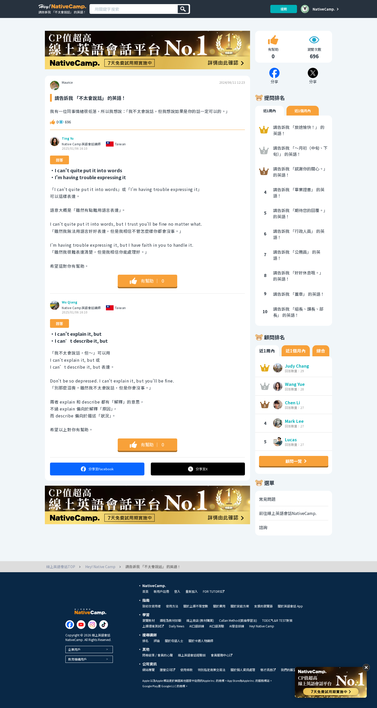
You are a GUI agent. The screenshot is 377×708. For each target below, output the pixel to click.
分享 (101, 468)
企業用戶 (74, 649)
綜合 (320, 351)
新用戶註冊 (161, 591)
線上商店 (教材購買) (200, 620)
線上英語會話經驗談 (192, 655)
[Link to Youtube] (81, 624)
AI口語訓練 (196, 626)
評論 (157, 640)
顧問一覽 (293, 461)
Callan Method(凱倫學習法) (238, 620)
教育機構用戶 (77, 659)
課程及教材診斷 (170, 620)
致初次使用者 (151, 606)
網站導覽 (148, 669)
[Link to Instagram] (92, 624)
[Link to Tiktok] (103, 624)
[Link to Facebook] (69, 624)
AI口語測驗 (216, 626)
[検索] (183, 9)
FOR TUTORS (212, 591)
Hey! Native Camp (261, 626)
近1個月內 (302, 110)
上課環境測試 (151, 626)
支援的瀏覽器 (263, 606)
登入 (177, 591)
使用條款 (186, 669)
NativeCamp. (324, 9)
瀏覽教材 (148, 620)
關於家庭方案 (240, 606)
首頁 (145, 591)
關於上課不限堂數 (195, 606)
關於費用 (219, 606)
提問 (284, 9)
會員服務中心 (220, 655)
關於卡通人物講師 (200, 640)
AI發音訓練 (236, 626)
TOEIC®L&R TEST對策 (277, 620)
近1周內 (269, 110)
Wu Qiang (69, 302)
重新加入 (191, 591)
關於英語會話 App (290, 606)
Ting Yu (68, 138)
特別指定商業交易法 (211, 669)
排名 (145, 640)
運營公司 (166, 670)
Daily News (176, 626)
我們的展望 (288, 669)
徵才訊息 (266, 670)
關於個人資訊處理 (243, 669)
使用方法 (172, 606)
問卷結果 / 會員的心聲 (157, 655)
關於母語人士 (174, 640)
